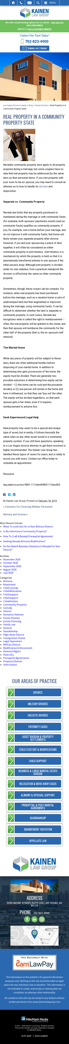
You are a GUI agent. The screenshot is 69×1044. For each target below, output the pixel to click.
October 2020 (10, 562)
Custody (7, 607)
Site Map (26, 1036)
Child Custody (10, 587)
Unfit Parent (10, 664)
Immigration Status (14, 638)
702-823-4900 (36, 41)
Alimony (7, 581)
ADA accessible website (39, 29)
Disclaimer (41, 1036)
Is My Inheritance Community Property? (25, 531)
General (7, 627)
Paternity (8, 654)
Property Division (12, 661)
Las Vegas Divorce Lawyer (15, 105)
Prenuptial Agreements (16, 657)
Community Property (15, 604)
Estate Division (41, 105)
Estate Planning (12, 621)
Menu (52, 2)
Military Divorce (11, 644)
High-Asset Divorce (13, 634)
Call (21, 2)
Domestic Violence (13, 614)
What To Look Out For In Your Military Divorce (28, 526)
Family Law (9, 624)
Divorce (7, 611)
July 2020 (8, 572)
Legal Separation (12, 641)
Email (29, 2)
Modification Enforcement (17, 648)
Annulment (9, 584)
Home (13, 2)
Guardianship (10, 631)
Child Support (10, 594)
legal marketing (39, 1028)
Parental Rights (12, 651)
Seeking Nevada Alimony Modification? (24, 541)
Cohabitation (10, 601)
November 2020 (11, 559)
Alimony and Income (14, 514)
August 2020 (10, 569)
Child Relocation (12, 591)
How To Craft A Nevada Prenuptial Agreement (28, 536)
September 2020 (12, 566)
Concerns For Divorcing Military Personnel (28, 506)
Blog (31, 105)
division (43, 186)
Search (38, 2)
